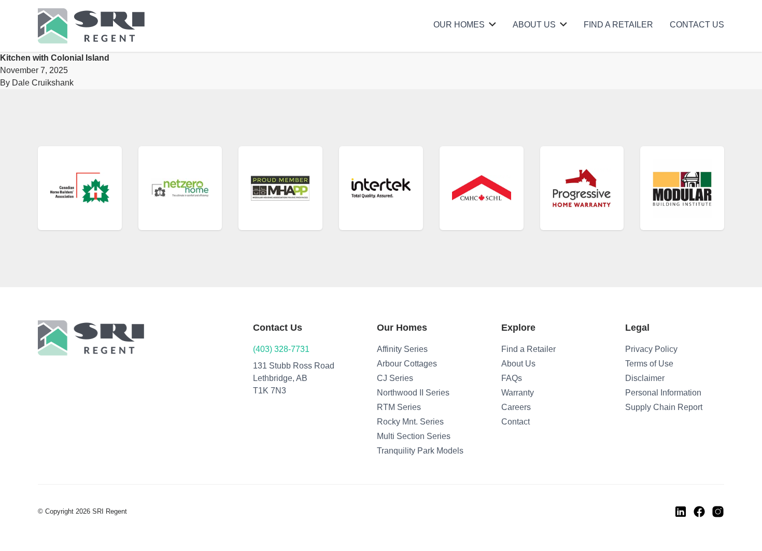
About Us (534, 24)
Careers (516, 407)
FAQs (511, 378)
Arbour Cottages (407, 363)
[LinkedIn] (680, 511)
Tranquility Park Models (420, 450)
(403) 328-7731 (281, 349)
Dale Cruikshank (43, 82)
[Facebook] (699, 511)
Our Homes (459, 24)
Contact (515, 421)
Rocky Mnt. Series (410, 421)
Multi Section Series (413, 436)
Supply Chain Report (663, 407)
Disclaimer (645, 378)
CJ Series (395, 378)
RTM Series (399, 407)
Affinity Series (402, 349)
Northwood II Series (413, 392)
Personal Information (663, 392)
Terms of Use (649, 363)
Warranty (517, 392)
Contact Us (697, 24)
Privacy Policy (651, 349)
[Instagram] (718, 511)
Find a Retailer (618, 24)
